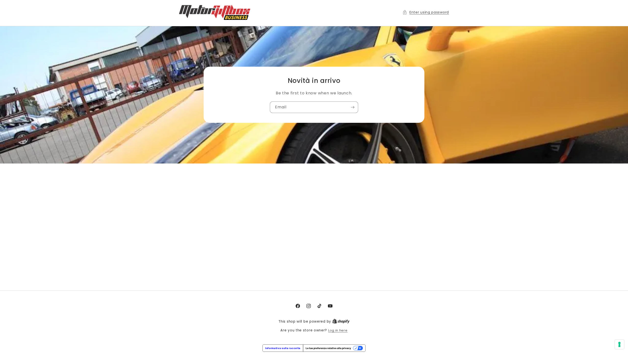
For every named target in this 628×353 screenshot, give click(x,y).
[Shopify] (341, 321)
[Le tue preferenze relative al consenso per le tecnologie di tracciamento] (619, 344)
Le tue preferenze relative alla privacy (328, 348)
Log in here (338, 330)
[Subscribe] (352, 107)
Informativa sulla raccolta (283, 348)
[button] (426, 12)
